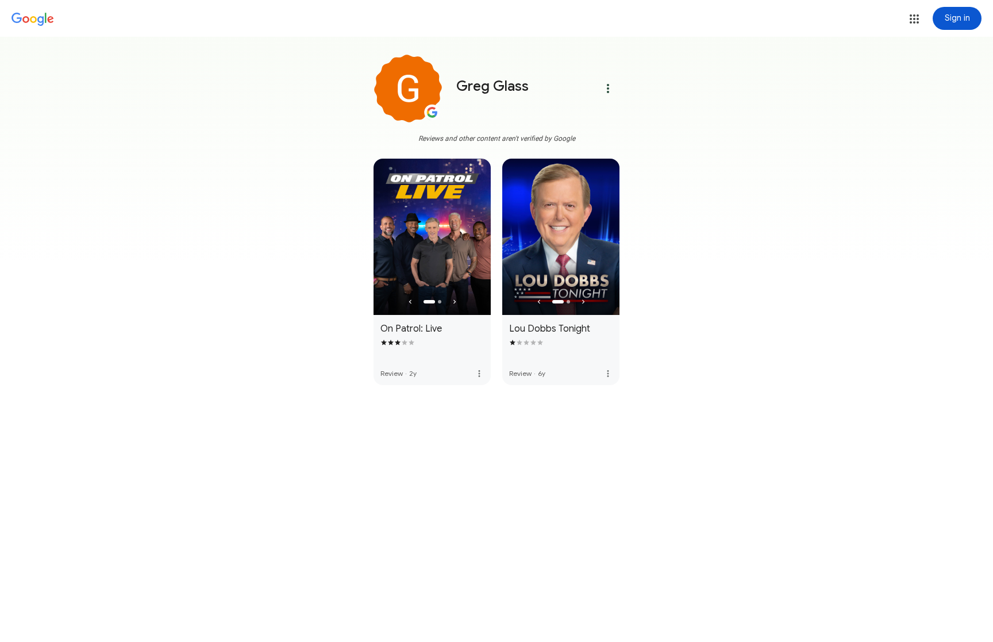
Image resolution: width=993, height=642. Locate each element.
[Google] (32, 19)
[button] (914, 18)
